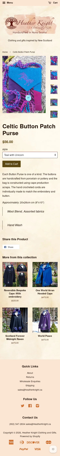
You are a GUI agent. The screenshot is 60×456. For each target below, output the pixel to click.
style (5, 149)
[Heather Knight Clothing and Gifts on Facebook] (30, 406)
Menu (9, 2)
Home (5, 51)
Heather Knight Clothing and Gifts (39, 432)
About (30, 372)
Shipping (30, 385)
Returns (30, 377)
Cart (55, 2)
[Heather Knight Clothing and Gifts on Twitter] (22, 406)
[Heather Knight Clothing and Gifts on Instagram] (37, 406)
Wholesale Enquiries (30, 381)
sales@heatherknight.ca (30, 389)
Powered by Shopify (30, 436)
